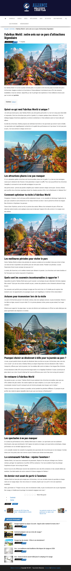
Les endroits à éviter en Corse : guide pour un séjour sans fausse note (48, 512)
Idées (25, 18)
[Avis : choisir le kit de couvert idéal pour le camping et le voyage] (8, 559)
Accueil (6, 29)
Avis (41, 18)
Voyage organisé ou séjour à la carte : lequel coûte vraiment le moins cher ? (37, 524)
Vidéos (19, 18)
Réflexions (33, 18)
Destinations (58, 18)
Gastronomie (13, 24)
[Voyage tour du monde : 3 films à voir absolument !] (8, 542)
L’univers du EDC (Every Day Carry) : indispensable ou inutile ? (22, 512)
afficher (13, 102)
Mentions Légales (56, 568)
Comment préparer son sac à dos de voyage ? (28, 532)
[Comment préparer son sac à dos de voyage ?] (8, 534)
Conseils (12, 18)
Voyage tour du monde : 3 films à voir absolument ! (29, 540)
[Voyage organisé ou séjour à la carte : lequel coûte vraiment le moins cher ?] (8, 526)
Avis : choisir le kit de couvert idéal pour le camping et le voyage (33, 557)
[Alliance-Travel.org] (5, 18)
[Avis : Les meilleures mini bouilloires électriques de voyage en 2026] (8, 551)
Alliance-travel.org (15, 568)
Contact (47, 568)
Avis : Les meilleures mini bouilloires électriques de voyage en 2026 (34, 548)
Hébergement (24, 24)
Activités (48, 18)
